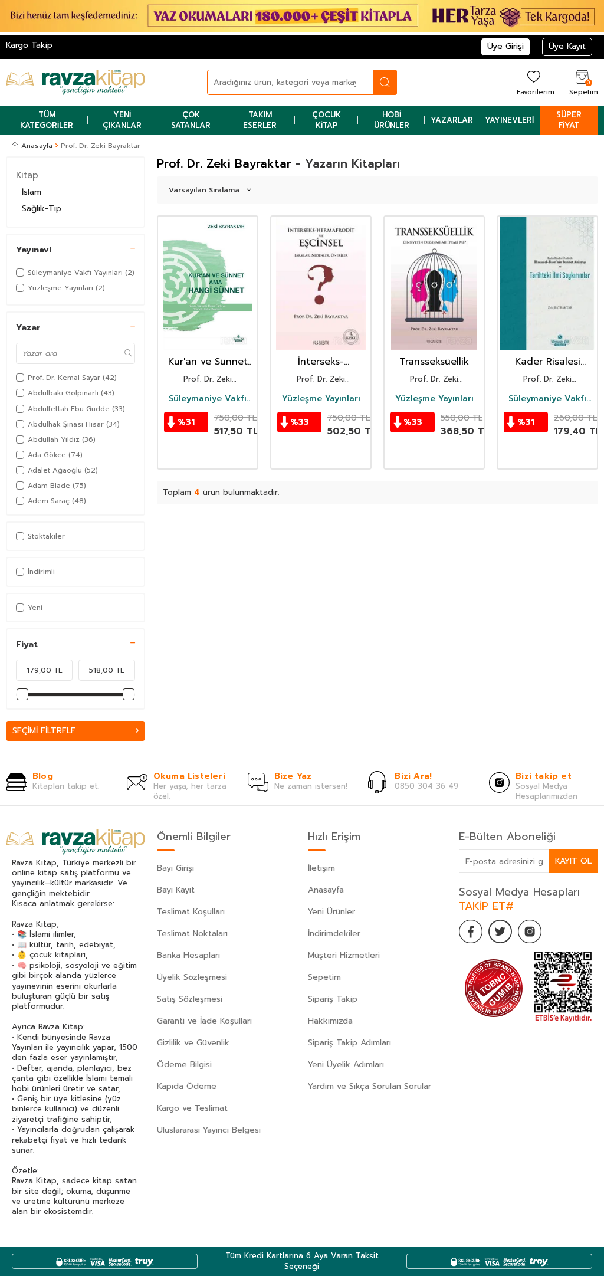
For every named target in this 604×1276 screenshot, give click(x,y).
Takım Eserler (260, 119)
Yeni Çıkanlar (122, 119)
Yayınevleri (509, 120)
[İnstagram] (529, 931)
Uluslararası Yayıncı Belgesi (209, 1130)
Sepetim (324, 977)
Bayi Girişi (175, 868)
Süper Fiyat (569, 119)
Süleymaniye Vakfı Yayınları (208, 398)
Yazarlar (452, 120)
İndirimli (41, 571)
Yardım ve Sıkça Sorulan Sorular (369, 1086)
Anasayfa (36, 145)
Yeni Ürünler (331, 912)
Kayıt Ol (573, 861)
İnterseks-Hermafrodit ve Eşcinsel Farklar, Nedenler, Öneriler (321, 362)
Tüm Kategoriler (46, 119)
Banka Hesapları (188, 955)
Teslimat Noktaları (192, 933)
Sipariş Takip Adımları (349, 1042)
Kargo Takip (29, 45)
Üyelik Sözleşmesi (192, 977)
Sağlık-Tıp (41, 208)
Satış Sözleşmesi (189, 999)
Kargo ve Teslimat (192, 1108)
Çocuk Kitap (326, 119)
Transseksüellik (434, 362)
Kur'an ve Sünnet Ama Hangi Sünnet (208, 362)
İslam (31, 192)
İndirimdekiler (334, 933)
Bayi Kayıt (176, 890)
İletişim (321, 868)
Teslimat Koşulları (191, 912)
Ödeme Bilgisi (184, 1064)
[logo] (75, 82)
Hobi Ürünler (391, 119)
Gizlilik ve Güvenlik (193, 1042)
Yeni (35, 607)
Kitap (27, 175)
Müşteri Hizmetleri (344, 955)
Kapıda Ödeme (186, 1086)
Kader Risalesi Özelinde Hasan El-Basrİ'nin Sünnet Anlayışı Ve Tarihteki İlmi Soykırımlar (547, 362)
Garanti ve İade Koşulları (204, 1021)
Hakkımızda (330, 1021)
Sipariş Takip (332, 999)
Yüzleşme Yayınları (321, 398)
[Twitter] (500, 931)
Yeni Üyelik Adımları (346, 1064)
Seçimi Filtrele (44, 730)
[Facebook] (470, 931)
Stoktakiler (46, 536)
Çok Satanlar (191, 119)
